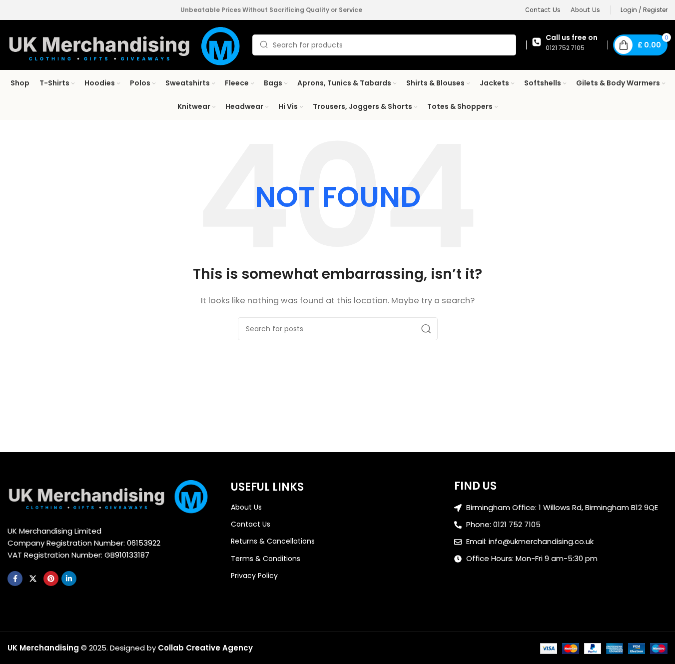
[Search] (426, 328)
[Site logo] (124, 44)
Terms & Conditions (265, 559)
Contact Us (250, 524)
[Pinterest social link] (50, 578)
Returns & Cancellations (273, 541)
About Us (246, 507)
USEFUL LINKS (267, 487)
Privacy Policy (254, 576)
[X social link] (32, 578)
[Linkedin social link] (68, 578)
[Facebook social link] (14, 578)
